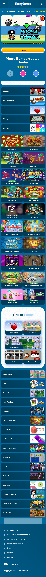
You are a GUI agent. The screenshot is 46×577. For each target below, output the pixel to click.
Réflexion (11, 11)
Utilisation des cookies (16, 539)
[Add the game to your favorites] (40, 19)
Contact (10, 553)
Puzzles (21, 11)
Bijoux (29, 11)
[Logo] (23, 4)
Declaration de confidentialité (19, 535)
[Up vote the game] (36, 73)
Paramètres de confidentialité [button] (19, 530)
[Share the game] (10, 73)
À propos (10, 548)
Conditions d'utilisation (16, 544)
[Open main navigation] (4, 4)
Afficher (10, 557)
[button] (42, 4)
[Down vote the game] (23, 73)
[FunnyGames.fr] (2, 11)
